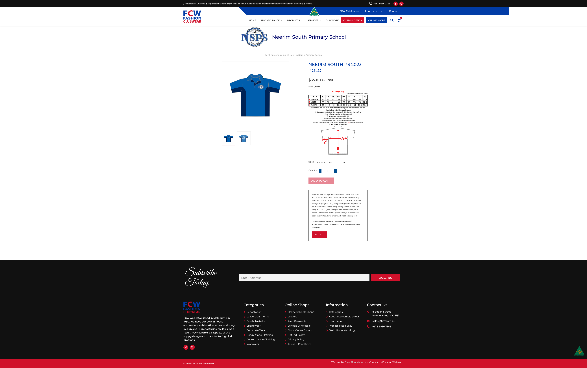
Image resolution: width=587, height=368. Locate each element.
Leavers (292, 316)
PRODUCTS (293, 20)
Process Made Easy (340, 325)
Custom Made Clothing (261, 339)
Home (252, 20)
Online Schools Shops (301, 312)
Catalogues (336, 312)
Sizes (311, 162)
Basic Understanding (342, 330)
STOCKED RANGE (270, 20)
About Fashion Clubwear (344, 316)
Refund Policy (296, 334)
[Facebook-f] (395, 4)
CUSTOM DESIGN (352, 20)
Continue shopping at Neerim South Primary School (293, 55)
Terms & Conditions (299, 344)
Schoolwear (254, 312)
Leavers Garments (258, 316)
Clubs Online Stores (300, 330)
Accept (319, 234)
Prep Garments (297, 321)
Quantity (312, 170)
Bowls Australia (256, 321)
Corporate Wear (256, 330)
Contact (393, 11)
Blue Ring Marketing (356, 362)
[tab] (228, 138)
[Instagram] (401, 4)
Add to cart (321, 180)
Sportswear (253, 325)
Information (372, 11)
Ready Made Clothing (260, 334)
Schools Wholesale (299, 325)
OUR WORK (332, 20)
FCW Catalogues (349, 11)
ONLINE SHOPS (376, 20)
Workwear (253, 344)
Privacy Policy (296, 339)
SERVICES (312, 20)
